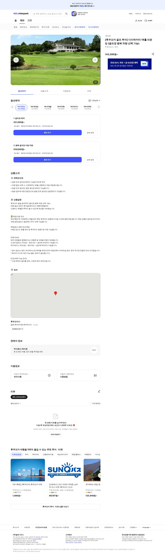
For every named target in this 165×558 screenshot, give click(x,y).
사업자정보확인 (37, 539)
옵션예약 (22, 91)
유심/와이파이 (62, 454)
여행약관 (77, 527)
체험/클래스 (76, 454)
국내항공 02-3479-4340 (90, 540)
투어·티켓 (45, 27)
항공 (15, 27)
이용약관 (27, 527)
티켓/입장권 (16, 454)
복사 (36, 325)
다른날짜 (94, 100)
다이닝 (97, 454)
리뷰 (89, 91)
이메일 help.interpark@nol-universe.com (91, 539)
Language (145, 527)
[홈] (15, 20)
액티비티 (35, 454)
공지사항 (121, 527)
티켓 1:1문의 (78, 542)
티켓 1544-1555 (82, 537)
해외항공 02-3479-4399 (73, 540)
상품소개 (44, 91)
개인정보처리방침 (41, 527)
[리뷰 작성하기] (99, 391)
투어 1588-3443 (71, 537)
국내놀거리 (66, 27)
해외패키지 (34, 27)
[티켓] (30, 20)
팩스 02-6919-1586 (72, 539)
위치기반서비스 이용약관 (60, 527)
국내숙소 (55, 27)
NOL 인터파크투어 (19, 397)
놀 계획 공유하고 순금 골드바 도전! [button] (47, 14)
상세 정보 (90, 133)
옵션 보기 (47, 132)
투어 (26, 454)
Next (100, 475)
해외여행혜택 (80, 27)
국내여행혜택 (93, 27)
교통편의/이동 (48, 454)
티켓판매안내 (108, 527)
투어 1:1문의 (69, 542)
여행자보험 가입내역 (92, 527)
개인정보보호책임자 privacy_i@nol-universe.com (137, 540)
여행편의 (88, 454)
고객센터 (133, 527)
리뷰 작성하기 (55, 434)
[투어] (22, 20)
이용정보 (67, 91)
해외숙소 (23, 27)
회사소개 (16, 527)
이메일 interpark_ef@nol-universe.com (134, 539)
